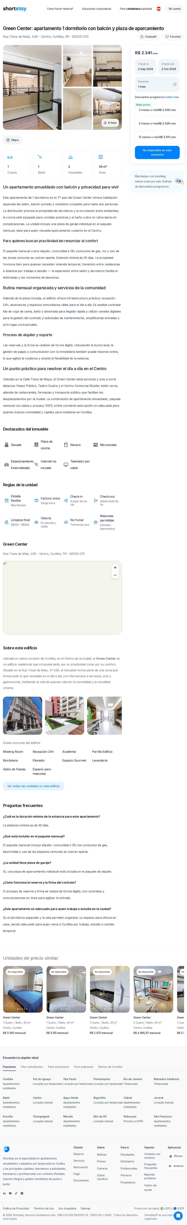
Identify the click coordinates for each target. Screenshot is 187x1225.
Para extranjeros (58, 1066)
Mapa (14, 140)
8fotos (112, 122)
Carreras (102, 1168)
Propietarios (128, 1182)
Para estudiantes (32, 1066)
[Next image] (37, 989)
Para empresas (83, 1066)
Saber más (172, 97)
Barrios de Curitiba (110, 1066)
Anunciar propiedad (140, 8)
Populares (9, 1066)
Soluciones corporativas (96, 8)
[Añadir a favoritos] (38, 971)
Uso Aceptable (67, 1208)
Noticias (102, 1154)
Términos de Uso (43, 1208)
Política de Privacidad (16, 1208)
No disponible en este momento (157, 152)
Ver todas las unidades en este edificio (33, 786)
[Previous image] (9, 989)
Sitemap (85, 1208)
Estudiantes (127, 1154)
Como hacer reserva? (60, 8)
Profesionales (129, 1168)
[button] (159, 9)
